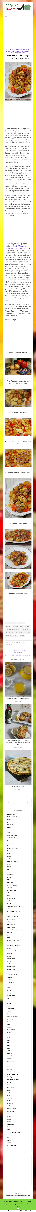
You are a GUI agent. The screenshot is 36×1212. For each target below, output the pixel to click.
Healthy (9, 990)
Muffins (9, 1027)
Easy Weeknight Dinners (13, 945)
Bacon (8, 830)
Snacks (9, 1093)
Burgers (9, 866)
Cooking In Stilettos (12, 49)
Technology (10, 1116)
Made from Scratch (12, 1016)
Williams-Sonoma (11, 1145)
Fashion (9, 956)
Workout (9, 1148)
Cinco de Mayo (11, 882)
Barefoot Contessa (12, 838)
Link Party (9, 1011)
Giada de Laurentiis (12, 974)
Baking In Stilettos (12, 835)
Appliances (10, 824)
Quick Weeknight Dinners (12, 629)
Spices (9, 1100)
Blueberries (10, 851)
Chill (8, 880)
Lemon (8, 1006)
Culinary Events (11, 924)
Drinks (8, 943)
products (9, 1053)
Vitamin (9, 1143)
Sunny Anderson (11, 1111)
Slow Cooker (10, 1087)
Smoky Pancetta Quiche (18, 787)
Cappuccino (10, 874)
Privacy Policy (29, 1211)
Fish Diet (9, 961)
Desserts (9, 932)
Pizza (8, 1048)
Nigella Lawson (25, 51)
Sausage (8, 632)
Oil (7, 1035)
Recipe (9, 1058)
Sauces (9, 1072)
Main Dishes (15, 51)
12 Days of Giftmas (12, 814)
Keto (8, 998)
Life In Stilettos (11, 1008)
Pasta (8, 1040)
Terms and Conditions (17, 1211)
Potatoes (8, 626)
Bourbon (9, 853)
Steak (8, 1106)
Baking (8, 832)
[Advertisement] (18, 36)
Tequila (9, 1119)
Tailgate (9, 1114)
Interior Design (11, 995)
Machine (9, 1014)
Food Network (11, 966)
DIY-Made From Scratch (13, 940)
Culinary (9, 922)
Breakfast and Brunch (13, 861)
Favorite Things (11, 959)
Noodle (9, 1032)
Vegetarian (10, 1140)
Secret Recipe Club (12, 1074)
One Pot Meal (20, 623)
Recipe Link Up (11, 1061)
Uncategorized (11, 1135)
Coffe (8, 893)
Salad (8, 1066)
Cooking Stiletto (19, 642)
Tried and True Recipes (18, 53)
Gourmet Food (11, 982)
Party (8, 1037)
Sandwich (9, 1069)
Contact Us (6, 1211)
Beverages (10, 843)
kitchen (9, 1001)
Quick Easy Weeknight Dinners (21, 626)
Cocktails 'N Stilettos (13, 890)
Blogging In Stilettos (12, 848)
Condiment (10, 901)
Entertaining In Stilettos (13, 951)
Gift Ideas (9, 977)
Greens (9, 985)
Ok (18, 1209)
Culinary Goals (11, 927)
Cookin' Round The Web (13, 911)
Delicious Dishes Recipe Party (15, 930)
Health (8, 987)
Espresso (9, 953)
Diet (8, 935)
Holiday (9, 993)
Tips (8, 1127)
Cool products (11, 919)
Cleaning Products (12, 885)
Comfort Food (11, 898)
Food (8, 964)
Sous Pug (9, 1098)
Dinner (8, 937)
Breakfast (9, 859)
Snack (8, 1090)
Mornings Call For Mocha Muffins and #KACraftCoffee (18, 651)
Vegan (8, 1137)
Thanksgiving (10, 1124)
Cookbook (10, 903)
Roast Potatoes (26, 629)
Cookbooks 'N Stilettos (13, 906)
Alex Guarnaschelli (12, 817)
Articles (9, 827)
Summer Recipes (11, 1108)
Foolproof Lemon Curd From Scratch (18, 699)
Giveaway (9, 980)
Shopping (9, 1077)
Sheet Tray (27, 632)
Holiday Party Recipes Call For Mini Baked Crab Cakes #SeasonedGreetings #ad (18, 743)
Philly (8, 1045)
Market (9, 1022)
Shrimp (9, 1082)
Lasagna (9, 1003)
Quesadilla (10, 1056)
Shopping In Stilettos (13, 1079)
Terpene (9, 1122)
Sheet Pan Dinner (17, 632)
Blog (8, 845)
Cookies (9, 909)
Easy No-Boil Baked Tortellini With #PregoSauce (17, 655)
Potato (9, 1051)
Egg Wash (9, 948)
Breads (9, 856)
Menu (8, 1024)
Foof (8, 972)
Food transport (11, 969)
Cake (8, 869)
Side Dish (9, 1085)
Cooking (9, 914)
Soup (8, 1095)
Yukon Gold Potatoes (18, 635)
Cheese (9, 877)
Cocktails (9, 888)
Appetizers (10, 822)
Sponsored (10, 1103)
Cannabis (9, 872)
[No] (34, 1205)
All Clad (9, 819)
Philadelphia (10, 1043)
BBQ (8, 840)
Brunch (9, 864)
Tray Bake (8, 635)
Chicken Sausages (10, 623)
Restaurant (10, 1064)
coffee (8, 895)
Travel (8, 1129)
